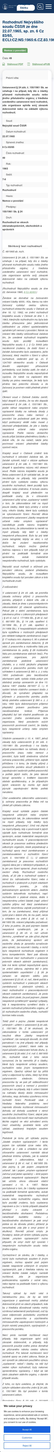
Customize (27, 1437)
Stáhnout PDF (15, 64)
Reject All (27, 1445)
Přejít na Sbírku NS (25, 8)
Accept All (27, 1429)
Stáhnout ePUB (41, 64)
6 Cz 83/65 (30, 292)
